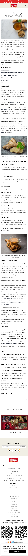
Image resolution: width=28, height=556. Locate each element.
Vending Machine (14, 496)
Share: (2, 393)
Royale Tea (14, 504)
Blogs (14, 494)
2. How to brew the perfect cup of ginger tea (12, 72)
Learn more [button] (21, 548)
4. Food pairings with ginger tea (9, 77)
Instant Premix (14, 510)
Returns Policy (14, 490)
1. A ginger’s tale (5, 70)
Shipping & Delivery (14, 488)
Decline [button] (5, 551)
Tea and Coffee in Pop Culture (15, 432)
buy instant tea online (9, 298)
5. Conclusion (4, 80)
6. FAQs (3, 83)
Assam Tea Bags (14, 516)
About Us (14, 485)
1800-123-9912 (14, 471)
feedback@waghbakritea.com (14, 473)
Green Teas (14, 508)
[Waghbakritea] (14, 5)
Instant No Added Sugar (14, 512)
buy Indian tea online (17, 125)
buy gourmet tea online (9, 343)
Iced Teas (14, 514)
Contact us (14, 498)
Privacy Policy (14, 492)
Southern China (14, 102)
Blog (14, 10)
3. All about (9, 75)
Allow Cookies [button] (17, 551)
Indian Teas (14, 506)
